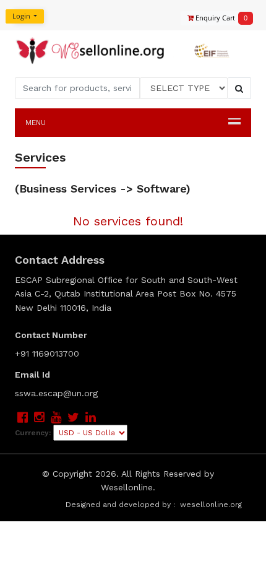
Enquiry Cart (218, 17)
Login (22, 15)
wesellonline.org (211, 504)
